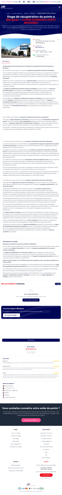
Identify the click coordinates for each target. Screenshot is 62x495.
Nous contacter (46, 457)
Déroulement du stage (16, 446)
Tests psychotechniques (46, 446)
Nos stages (16, 438)
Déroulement (5, 61)
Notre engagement (16, 444)
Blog (46, 452)
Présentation (15, 441)
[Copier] (58, 40)
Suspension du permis (46, 433)
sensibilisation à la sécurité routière (30, 76)
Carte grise (46, 449)
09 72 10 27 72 (40, 47)
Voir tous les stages (11, 315)
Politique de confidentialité (16, 470)
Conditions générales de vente (16, 468)
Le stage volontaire (46, 438)
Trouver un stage (15, 433)
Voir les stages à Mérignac (31, 300)
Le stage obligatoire (46, 441)
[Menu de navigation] (59, 7)
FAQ (46, 455)
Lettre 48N (46, 444)
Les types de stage (16, 435)
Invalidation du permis (46, 435)
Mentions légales (15, 465)
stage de (16, 76)
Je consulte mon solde (30, 420)
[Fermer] (60, 2)
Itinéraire (31, 340)
